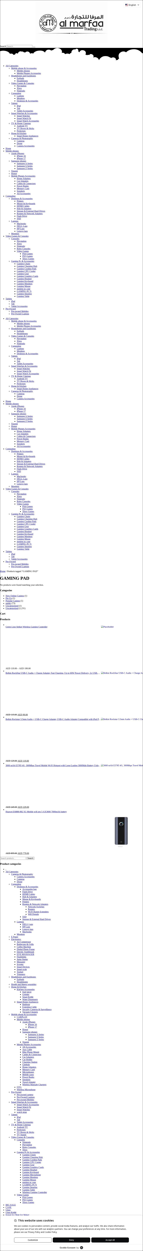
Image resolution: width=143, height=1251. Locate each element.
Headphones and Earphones (23, 76)
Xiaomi (14, 171)
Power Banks (23, 186)
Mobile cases (28, 1074)
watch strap (22, 1112)
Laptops (20, 96)
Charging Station (29, 1062)
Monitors (21, 98)
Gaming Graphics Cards (27, 276)
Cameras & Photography (22, 138)
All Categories (12, 66)
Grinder (25, 994)
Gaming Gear (23, 274)
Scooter (20, 964)
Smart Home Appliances (27, 136)
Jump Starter (22, 959)
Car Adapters (22, 181)
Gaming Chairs (23, 264)
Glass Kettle (11, 1212)
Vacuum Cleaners (30, 1012)
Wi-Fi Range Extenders (38, 912)
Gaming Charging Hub (27, 266)
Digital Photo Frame (26, 949)
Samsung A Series (25, 163)
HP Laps (20, 228)
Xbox (19, 88)
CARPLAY (22, 1017)
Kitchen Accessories (26, 989)
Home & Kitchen (18, 133)
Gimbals (26, 1064)
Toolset (20, 972)
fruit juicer (26, 992)
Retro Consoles (23, 248)
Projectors (21, 131)
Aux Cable (27, 1049)
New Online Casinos (15, 596)
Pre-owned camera (25, 1094)
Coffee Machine (24, 947)
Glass (8, 1210)
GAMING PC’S (24, 291)
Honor (14, 173)
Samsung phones (18, 161)
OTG (19, 1087)
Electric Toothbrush (25, 952)
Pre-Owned (11, 309)
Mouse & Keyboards (26, 203)
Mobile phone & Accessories (24, 68)
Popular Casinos (13, 601)
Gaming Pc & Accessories (22, 261)
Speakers (21, 191)
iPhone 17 (21, 158)
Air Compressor (24, 942)
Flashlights (21, 957)
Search (3, 46)
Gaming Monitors (24, 284)
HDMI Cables (23, 206)
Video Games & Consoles (22, 83)
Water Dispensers (30, 999)
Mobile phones (23, 71)
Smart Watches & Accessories (24, 113)
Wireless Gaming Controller (34, 1192)
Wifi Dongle (33, 914)
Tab (18, 108)
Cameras (20, 141)
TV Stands (21, 1135)
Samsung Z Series (25, 168)
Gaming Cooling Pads (26, 269)
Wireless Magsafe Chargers (34, 1084)
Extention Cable (29, 1007)
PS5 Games (27, 256)
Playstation (21, 86)
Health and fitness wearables (23, 984)
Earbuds (20, 78)
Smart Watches (23, 116)
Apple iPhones (17, 153)
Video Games (23, 251)
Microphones (28, 1072)
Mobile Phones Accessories (29, 73)
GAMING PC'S (29, 1185)
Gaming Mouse (23, 286)
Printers (20, 201)
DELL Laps (22, 226)
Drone (19, 143)
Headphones (22, 81)
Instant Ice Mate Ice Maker (17, 1215)
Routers (31, 909)
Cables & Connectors (26, 183)
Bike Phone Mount (30, 1052)
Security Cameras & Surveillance (37, 1009)
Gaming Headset (24, 279)
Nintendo (21, 91)
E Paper (14, 937)
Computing (16, 93)
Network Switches (36, 907)
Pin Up (9, 598)
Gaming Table (23, 296)
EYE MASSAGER (25, 954)
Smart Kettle (27, 997)
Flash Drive (22, 216)
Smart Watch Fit (24, 118)
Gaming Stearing (24, 294)
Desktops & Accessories (27, 101)
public (8, 603)
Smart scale (22, 969)
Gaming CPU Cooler (26, 271)
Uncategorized (12, 606)
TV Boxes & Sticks (25, 128)
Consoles (15, 238)
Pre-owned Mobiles (19, 311)
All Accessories (23, 193)
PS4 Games (27, 253)
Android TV (22, 126)
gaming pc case (23, 289)
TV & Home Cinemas (21, 123)
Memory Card (23, 188)
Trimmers (21, 974)
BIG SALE (11, 1205)
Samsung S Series (25, 166)
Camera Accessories (25, 146)
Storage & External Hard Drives (31, 211)
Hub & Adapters (24, 208)
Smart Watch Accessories (28, 121)
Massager (21, 962)
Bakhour (26, 1004)
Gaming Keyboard (25, 281)
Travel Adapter (28, 1082)
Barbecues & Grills (25, 944)
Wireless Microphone (26, 1089)
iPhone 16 (21, 156)
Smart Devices (23, 967)
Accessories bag (29, 889)
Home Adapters (24, 178)
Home (8, 148)
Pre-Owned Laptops (20, 314)
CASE (8, 1207)
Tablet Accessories (25, 111)
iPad (19, 106)
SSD (19, 218)
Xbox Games (28, 258)
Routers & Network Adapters (30, 213)
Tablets (14, 103)
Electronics (16, 939)
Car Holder (27, 1059)
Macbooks (21, 223)
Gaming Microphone (31, 1175)
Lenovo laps (22, 231)
